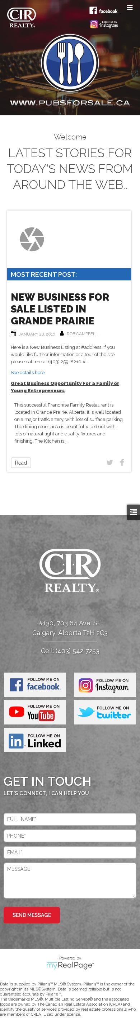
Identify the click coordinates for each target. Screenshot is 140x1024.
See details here (28, 372)
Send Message (32, 915)
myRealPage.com (70, 966)
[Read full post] (32, 239)
